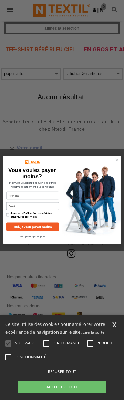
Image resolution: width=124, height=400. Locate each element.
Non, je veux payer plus (32, 236)
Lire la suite (93, 332)
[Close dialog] (117, 159)
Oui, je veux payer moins (32, 227)
